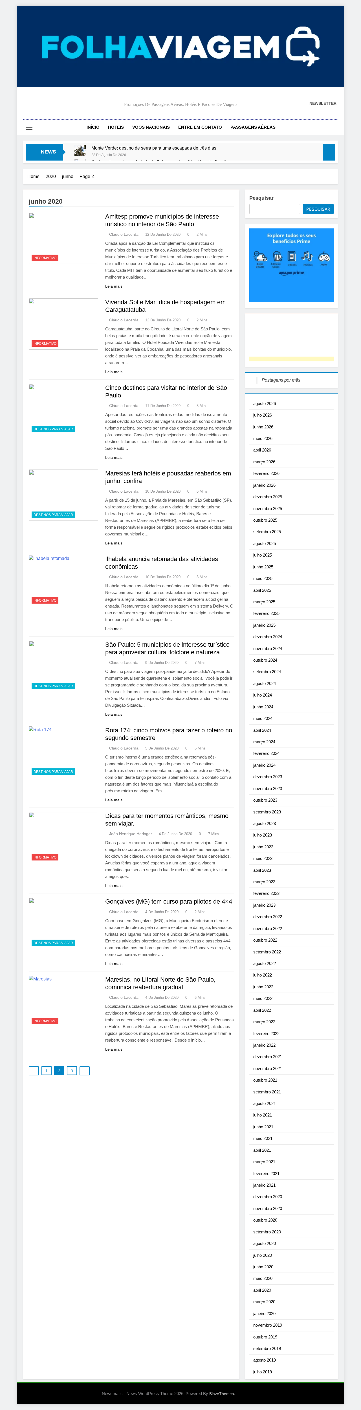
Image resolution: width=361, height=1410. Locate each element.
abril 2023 (262, 870)
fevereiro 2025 (266, 613)
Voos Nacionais (151, 127)
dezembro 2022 (267, 916)
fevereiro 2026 (266, 473)
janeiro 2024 (264, 765)
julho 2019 (262, 1371)
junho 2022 (263, 986)
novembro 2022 (267, 928)
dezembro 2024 (267, 636)
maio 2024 (262, 718)
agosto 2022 (264, 963)
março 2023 (264, 881)
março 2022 (264, 1021)
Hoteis (116, 127)
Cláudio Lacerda (123, 234)
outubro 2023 (265, 800)
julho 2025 (262, 555)
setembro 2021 (267, 1091)
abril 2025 (262, 590)
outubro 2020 (265, 1220)
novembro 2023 (267, 788)
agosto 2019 (264, 1360)
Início (93, 127)
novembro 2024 (267, 648)
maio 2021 (262, 1138)
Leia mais (113, 286)
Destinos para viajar (53, 429)
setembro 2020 (267, 1231)
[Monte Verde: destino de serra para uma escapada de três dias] (80, 150)
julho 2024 (262, 695)
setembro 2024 (267, 671)
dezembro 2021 (267, 1056)
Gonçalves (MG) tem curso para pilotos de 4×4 (168, 901)
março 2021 (264, 1161)
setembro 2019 (267, 1348)
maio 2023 (262, 858)
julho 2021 (262, 1115)
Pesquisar (261, 198)
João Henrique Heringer (130, 833)
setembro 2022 (267, 951)
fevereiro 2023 (266, 893)
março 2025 (264, 601)
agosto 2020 (264, 1243)
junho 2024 (263, 706)
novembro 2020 (267, 1208)
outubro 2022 (265, 940)
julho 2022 (262, 975)
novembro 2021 (267, 1068)
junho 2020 (263, 1266)
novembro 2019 (267, 1325)
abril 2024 (262, 730)
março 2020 (264, 1301)
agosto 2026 (264, 403)
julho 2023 (262, 835)
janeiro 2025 (264, 625)
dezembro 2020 (267, 1196)
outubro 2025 (265, 520)
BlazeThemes (221, 1393)
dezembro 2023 (267, 776)
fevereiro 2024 (266, 753)
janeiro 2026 (264, 485)
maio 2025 (262, 578)
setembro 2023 (267, 811)
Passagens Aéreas (253, 127)
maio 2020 (262, 1278)
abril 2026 (262, 450)
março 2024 (264, 741)
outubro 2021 (265, 1080)
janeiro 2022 (264, 1045)
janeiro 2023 (264, 905)
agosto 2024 (264, 683)
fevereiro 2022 (266, 1033)
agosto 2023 (264, 823)
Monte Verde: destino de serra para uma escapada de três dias (153, 147)
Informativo (45, 258)
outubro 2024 (265, 660)
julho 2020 (262, 1255)
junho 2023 (263, 846)
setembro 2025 (267, 531)
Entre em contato (200, 127)
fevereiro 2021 (266, 1173)
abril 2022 (262, 1010)
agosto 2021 (264, 1103)
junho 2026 (263, 426)
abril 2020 (262, 1290)
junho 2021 (263, 1126)
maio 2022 (262, 998)
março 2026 (264, 461)
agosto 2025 (264, 543)
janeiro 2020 (264, 1313)
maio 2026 (262, 438)
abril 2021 (262, 1150)
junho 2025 (263, 566)
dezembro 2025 (267, 496)
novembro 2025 (267, 508)
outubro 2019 (265, 1337)
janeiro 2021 (264, 1185)
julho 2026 (262, 415)
